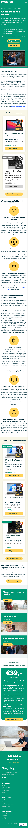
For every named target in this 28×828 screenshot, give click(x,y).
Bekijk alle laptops (13, 194)
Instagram (4, 815)
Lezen (6, 600)
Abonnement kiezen (13, 719)
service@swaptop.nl (15, 762)
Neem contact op (13, 581)
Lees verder (13, 45)
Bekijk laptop (13, 148)
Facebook (4, 814)
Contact (4, 792)
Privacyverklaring (6, 806)
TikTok (4, 817)
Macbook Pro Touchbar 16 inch (8, 78)
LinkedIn (4, 819)
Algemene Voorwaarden (8, 805)
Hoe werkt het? (6, 787)
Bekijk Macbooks (14, 41)
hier (24, 287)
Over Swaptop (5, 790)
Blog (3, 801)
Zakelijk (4, 799)
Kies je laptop (5, 789)
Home (3, 785)
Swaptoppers (5, 803)
